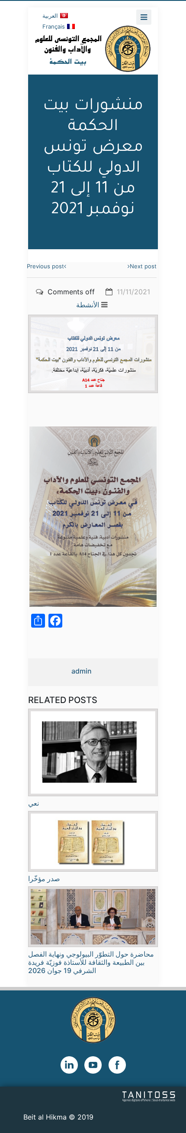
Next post (143, 266)
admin (81, 671)
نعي (33, 803)
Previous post (45, 266)
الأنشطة (87, 304)
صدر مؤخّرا (44, 878)
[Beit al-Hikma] (93, 49)
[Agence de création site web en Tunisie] (149, 1095)
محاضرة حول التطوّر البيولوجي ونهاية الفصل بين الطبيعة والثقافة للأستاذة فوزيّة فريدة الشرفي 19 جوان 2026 (91, 962)
